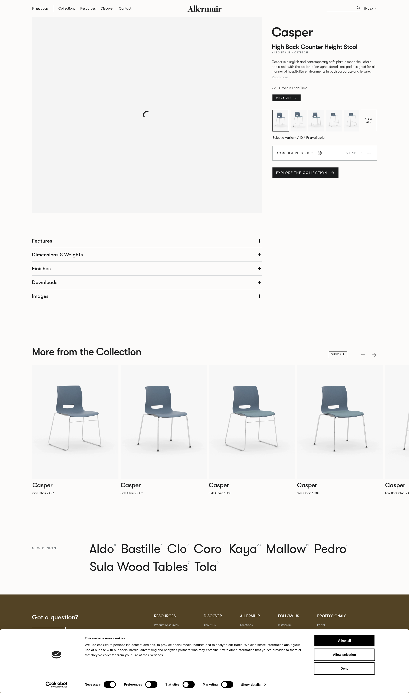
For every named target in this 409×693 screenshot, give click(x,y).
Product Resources (166, 625)
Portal (321, 625)
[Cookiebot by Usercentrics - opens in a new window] (56, 685)
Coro (209, 549)
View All (369, 120)
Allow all (344, 640)
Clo (178, 549)
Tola (206, 566)
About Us (210, 625)
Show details (251, 684)
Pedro (331, 549)
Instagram (285, 625)
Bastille (141, 549)
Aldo (102, 549)
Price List (284, 97)
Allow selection (344, 654)
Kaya (245, 549)
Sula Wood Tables (139, 566)
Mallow (287, 549)
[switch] (151, 684)
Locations (246, 625)
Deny (344, 668)
